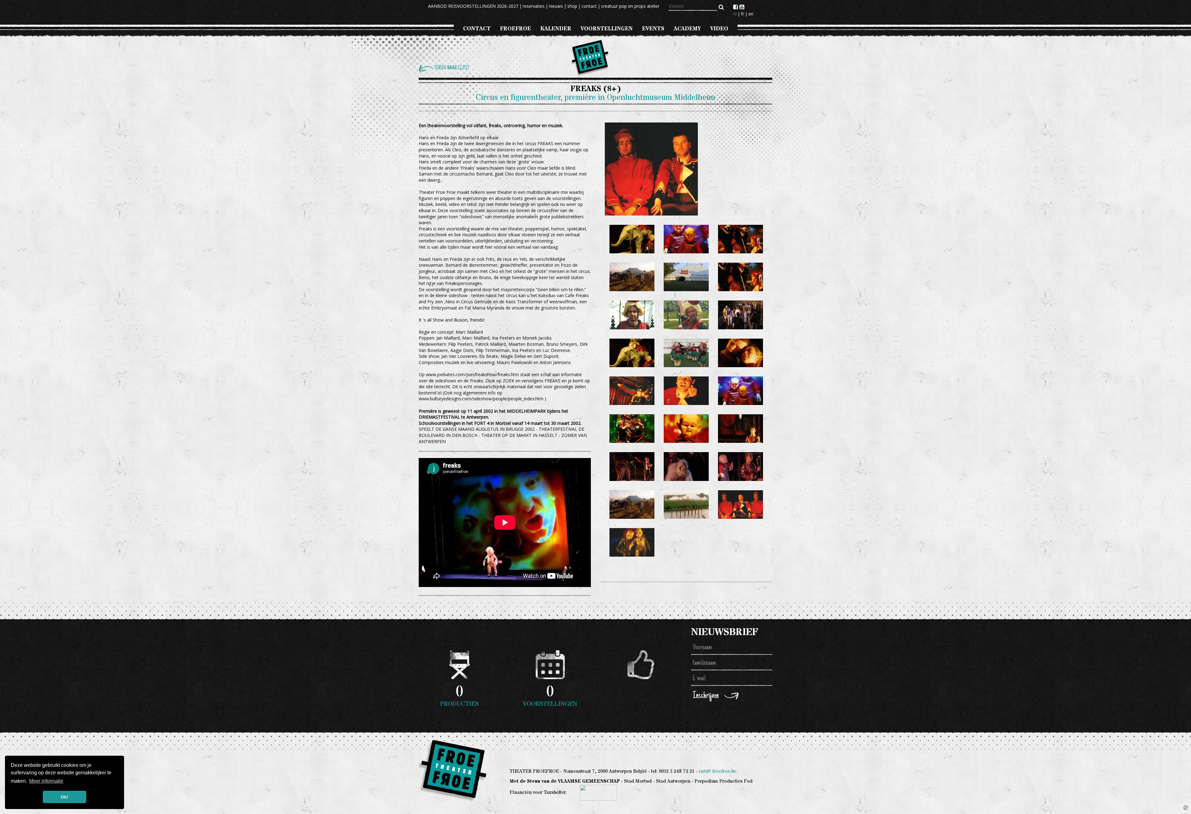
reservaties (534, 6)
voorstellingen (607, 29)
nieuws (556, 6)
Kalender (555, 29)
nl (735, 14)
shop (572, 6)
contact (589, 6)
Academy (687, 29)
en (750, 14)
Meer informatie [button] (46, 781)
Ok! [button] (64, 796)
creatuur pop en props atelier (630, 6)
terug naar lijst (451, 68)
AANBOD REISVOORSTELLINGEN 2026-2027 (473, 6)
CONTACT (477, 29)
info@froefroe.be (717, 771)
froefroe (515, 29)
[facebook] (736, 7)
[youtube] (741, 7)
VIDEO (719, 29)
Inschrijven (706, 696)
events (653, 29)
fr (742, 14)
